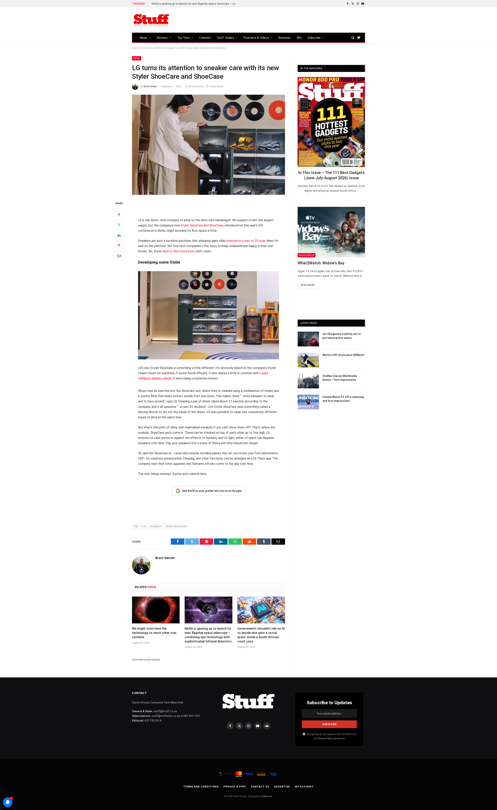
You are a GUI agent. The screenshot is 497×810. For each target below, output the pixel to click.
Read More (308, 285)
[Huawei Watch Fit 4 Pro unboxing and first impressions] (308, 402)
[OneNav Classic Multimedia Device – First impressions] (308, 381)
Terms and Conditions (201, 786)
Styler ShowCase (176, 526)
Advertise (282, 786)
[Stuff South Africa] (151, 20)
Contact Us (260, 786)
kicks (178, 251)
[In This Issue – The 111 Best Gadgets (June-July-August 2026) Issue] (331, 122)
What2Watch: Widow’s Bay (321, 263)
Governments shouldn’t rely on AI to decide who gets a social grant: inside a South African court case (195, 3)
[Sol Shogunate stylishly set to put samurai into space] (308, 339)
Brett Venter (150, 86)
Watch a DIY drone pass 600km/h (343, 355)
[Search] (353, 37)
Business (284, 37)
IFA (135, 526)
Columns (205, 37)
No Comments (196, 86)
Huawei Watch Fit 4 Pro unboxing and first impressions (343, 398)
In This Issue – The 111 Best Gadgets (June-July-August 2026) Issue (331, 175)
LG (144, 526)
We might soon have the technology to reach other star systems (154, 633)
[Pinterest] (119, 245)
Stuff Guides (225, 37)
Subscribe (314, 37)
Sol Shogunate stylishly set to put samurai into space (341, 335)
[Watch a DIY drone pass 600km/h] (308, 360)
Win (299, 37)
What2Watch (306, 255)
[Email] (119, 255)
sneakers (155, 526)
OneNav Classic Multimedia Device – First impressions (339, 377)
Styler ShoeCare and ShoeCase (202, 225)
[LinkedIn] (119, 235)
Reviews (162, 37)
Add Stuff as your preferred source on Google (212, 490)
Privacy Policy (325, 738)
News (143, 37)
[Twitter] (119, 224)
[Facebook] (119, 214)
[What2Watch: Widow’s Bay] (331, 232)
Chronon (267, 796)
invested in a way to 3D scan (246, 241)
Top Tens (183, 37)
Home (135, 48)
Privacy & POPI (234, 786)
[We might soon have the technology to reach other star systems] (156, 610)
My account (304, 786)
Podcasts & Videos (256, 37)
